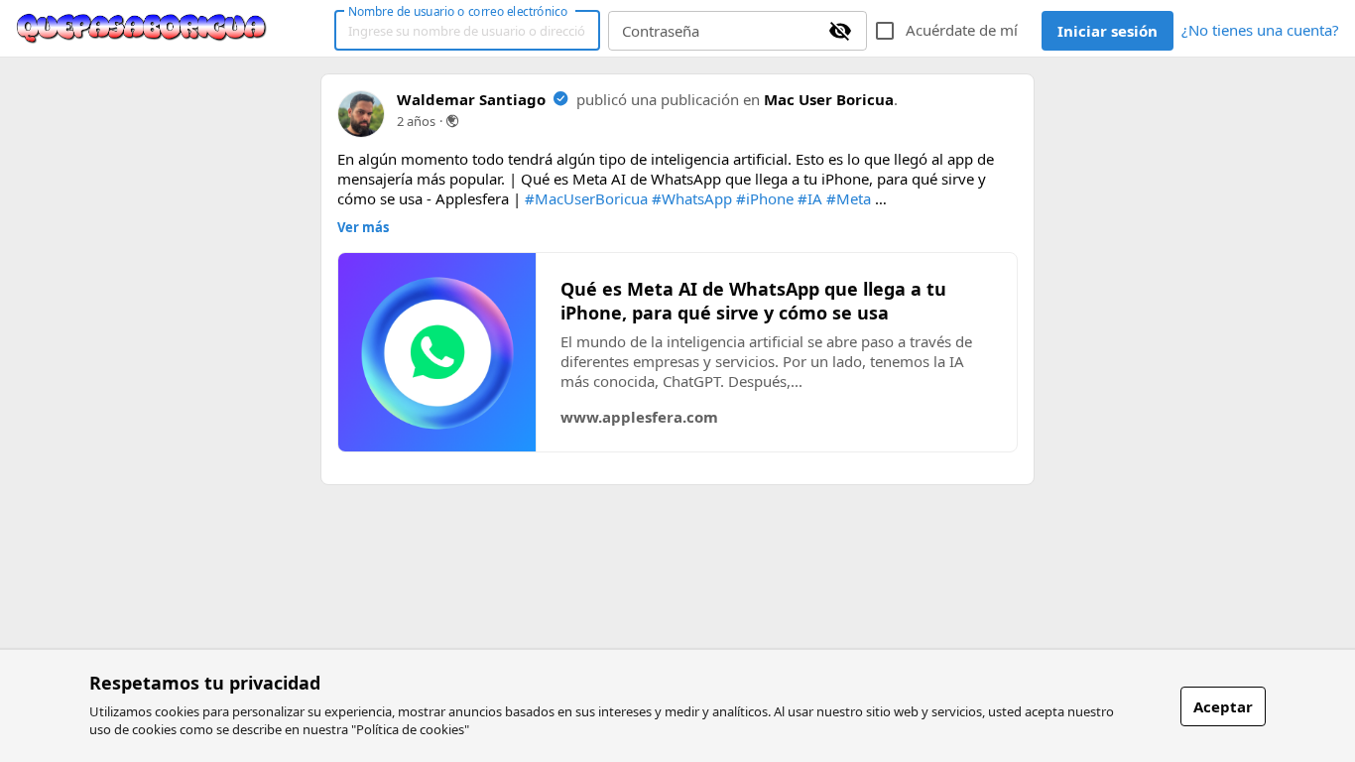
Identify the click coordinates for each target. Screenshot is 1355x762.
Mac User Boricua (829, 99)
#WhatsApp (692, 198)
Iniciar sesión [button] (1107, 31)
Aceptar (1223, 706)
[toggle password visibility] (840, 31)
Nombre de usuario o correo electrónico (457, 11)
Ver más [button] (363, 227)
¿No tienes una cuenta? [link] (1260, 30)
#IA (810, 198)
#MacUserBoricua (586, 198)
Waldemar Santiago (471, 99)
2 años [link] (416, 121)
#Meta (848, 198)
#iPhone (765, 198)
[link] (142, 29)
